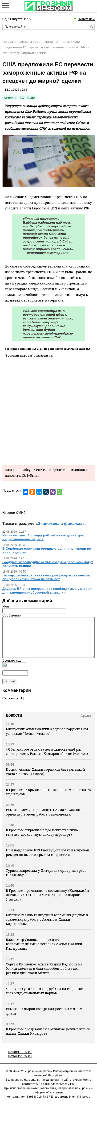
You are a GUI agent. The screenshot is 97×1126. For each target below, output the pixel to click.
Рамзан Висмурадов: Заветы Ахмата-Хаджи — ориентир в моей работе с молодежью (45, 811)
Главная (8, 42)
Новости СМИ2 (20, 1052)
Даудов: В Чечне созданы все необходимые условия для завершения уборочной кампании (47, 590)
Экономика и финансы (52, 42)
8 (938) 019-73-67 (38, 1096)
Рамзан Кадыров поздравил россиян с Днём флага (44, 1011)
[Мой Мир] (39, 492)
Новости (14, 715)
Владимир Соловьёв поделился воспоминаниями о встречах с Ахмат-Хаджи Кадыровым (44, 944)
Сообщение (11, 615)
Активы (10, 98)
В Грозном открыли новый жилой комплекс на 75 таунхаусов (48, 791)
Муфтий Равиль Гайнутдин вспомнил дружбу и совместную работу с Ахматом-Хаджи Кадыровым (47, 919)
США (31, 98)
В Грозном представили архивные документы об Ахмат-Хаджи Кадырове (48, 1031)
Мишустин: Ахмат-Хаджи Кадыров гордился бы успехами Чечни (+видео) (47, 731)
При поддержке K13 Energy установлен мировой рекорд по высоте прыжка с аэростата (47, 852)
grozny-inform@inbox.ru (75, 1096)
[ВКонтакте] (25, 492)
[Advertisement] (48, 410)
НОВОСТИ (24, 42)
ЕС (22, 98)
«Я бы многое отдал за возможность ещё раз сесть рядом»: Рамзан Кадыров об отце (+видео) (47, 751)
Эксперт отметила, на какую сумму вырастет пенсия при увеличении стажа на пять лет (46, 577)
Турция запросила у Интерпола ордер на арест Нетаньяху (46, 872)
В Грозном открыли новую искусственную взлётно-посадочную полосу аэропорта (42, 832)
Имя (5, 606)
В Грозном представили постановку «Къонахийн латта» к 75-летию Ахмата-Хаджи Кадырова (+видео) (47, 894)
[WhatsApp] (59, 492)
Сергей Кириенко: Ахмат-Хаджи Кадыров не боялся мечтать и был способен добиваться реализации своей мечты (44, 968)
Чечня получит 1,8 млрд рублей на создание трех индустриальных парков (44, 990)
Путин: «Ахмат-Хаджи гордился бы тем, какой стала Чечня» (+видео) (45, 771)
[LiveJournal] (46, 492)
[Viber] (53, 492)
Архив (86, 715)
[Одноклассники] (32, 492)
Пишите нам (86, 19)
